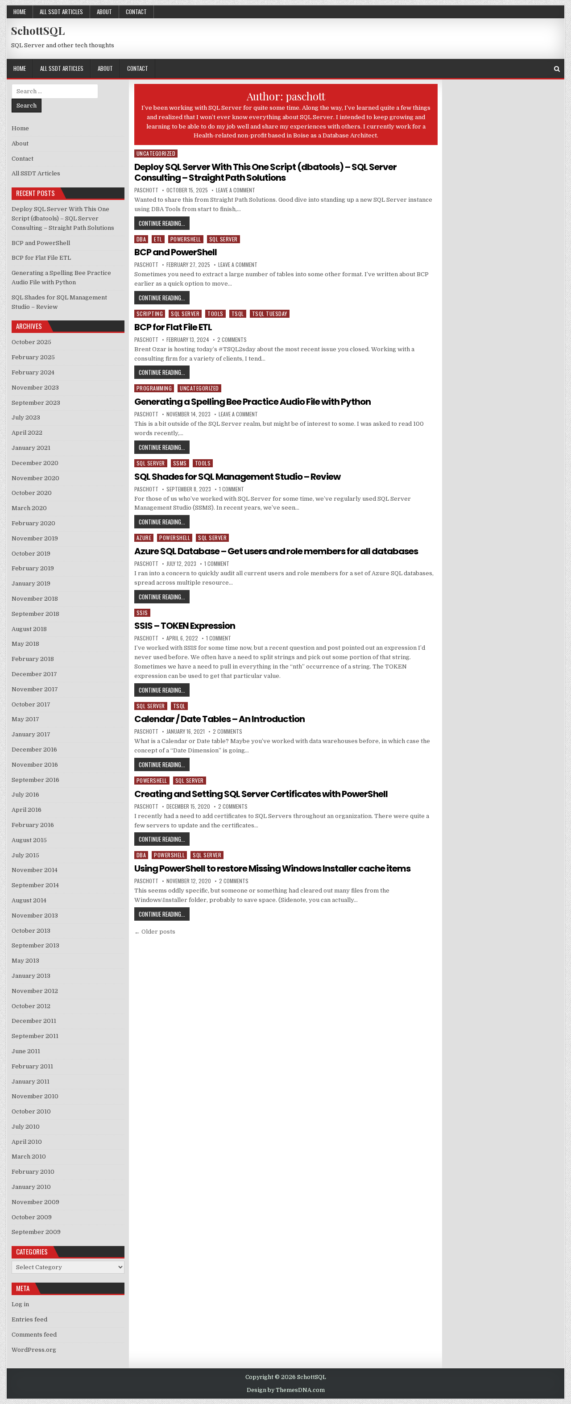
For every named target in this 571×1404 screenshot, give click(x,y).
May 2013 (25, 960)
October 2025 (31, 342)
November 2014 (35, 870)
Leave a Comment (235, 190)
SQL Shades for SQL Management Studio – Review (237, 476)
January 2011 (31, 1081)
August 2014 (29, 900)
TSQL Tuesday (269, 313)
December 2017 (34, 674)
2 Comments (232, 339)
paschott (146, 190)
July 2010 (26, 1126)
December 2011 (34, 1021)
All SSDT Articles (61, 11)
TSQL (238, 313)
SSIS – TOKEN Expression (184, 625)
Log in (20, 1304)
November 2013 (35, 915)
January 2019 (31, 583)
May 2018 (25, 643)
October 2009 (32, 1217)
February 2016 (33, 825)
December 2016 (34, 749)
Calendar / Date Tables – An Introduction (219, 719)
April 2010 (27, 1141)
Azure (144, 537)
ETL (158, 239)
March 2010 (29, 1156)
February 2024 (33, 372)
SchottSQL (38, 30)
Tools (215, 313)
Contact (136, 11)
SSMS (180, 463)
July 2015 (25, 855)
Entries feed (29, 1319)
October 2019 (31, 553)
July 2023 (26, 417)
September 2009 (36, 1232)
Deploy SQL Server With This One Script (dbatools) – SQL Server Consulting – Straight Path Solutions (265, 172)
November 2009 (35, 1202)
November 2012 (35, 991)
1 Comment (231, 489)
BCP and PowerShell (175, 252)
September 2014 (35, 885)
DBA (141, 239)
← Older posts (154, 931)
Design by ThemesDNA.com (286, 1390)
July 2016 (25, 794)
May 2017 (25, 719)
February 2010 (33, 1171)
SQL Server (223, 239)
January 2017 (31, 734)
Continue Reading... (164, 223)
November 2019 (35, 538)
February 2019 (33, 568)
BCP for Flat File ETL (173, 327)
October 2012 (31, 1006)
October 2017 (31, 704)
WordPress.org (34, 1349)
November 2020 (35, 478)
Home (19, 11)
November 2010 (35, 1096)
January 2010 (31, 1187)
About (104, 11)
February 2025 (33, 357)
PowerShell (185, 239)
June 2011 (26, 1051)
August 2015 (29, 840)
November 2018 (35, 598)
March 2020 (29, 508)
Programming (154, 388)
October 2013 (31, 930)
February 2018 (33, 659)
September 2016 (35, 780)
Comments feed (34, 1334)
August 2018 (29, 629)
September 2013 (35, 945)
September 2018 (35, 614)
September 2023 (36, 402)
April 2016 (26, 809)
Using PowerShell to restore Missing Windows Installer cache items (272, 868)
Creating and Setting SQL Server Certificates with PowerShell (261, 794)
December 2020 (35, 463)
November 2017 (35, 689)
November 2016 (35, 764)
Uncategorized (156, 153)
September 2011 (35, 1036)
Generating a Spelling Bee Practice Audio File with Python (252, 401)
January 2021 (31, 447)
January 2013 (31, 975)
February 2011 (32, 1066)
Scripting (150, 313)
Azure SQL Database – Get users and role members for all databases (276, 551)
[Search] (557, 69)
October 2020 (32, 493)
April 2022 (27, 432)
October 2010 (31, 1111)
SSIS (142, 612)
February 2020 (33, 523)
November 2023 (35, 387)
